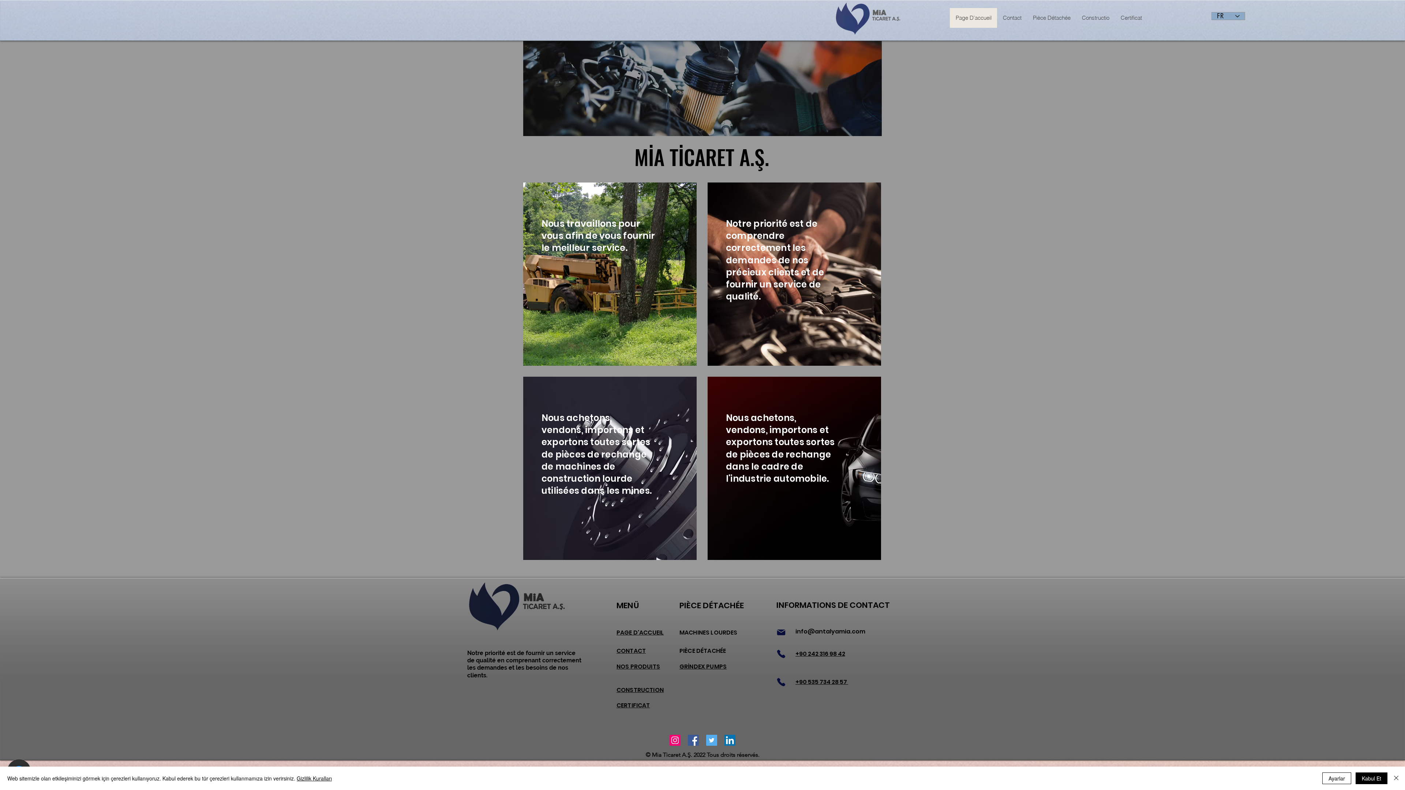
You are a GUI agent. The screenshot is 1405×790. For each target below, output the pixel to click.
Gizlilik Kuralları (314, 778)
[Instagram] (675, 740)
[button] (564, 88)
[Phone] (781, 654)
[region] (610, 274)
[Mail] (781, 632)
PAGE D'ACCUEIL (640, 632)
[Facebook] (693, 740)
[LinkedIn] (729, 740)
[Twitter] (711, 740)
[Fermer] (1396, 778)
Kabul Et (1371, 778)
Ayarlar (1337, 778)
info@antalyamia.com (830, 631)
